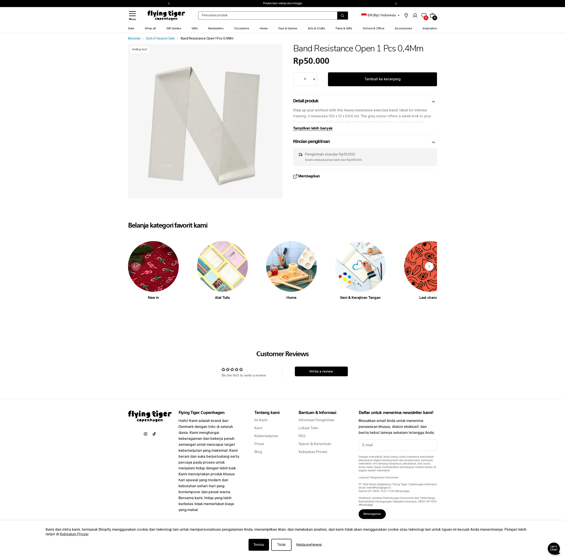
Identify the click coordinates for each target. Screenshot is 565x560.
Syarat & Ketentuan (315, 444)
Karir (258, 428)
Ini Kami (260, 420)
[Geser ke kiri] (135, 266)
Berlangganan (372, 514)
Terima (258, 545)
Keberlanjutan (266, 436)
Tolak (281, 545)
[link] (406, 15)
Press (259, 444)
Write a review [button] (321, 371)
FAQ (302, 436)
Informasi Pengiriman (316, 420)
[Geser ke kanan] (429, 266)
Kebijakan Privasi (74, 534)
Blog (258, 452)
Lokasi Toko (308, 428)
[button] (132, 15)
